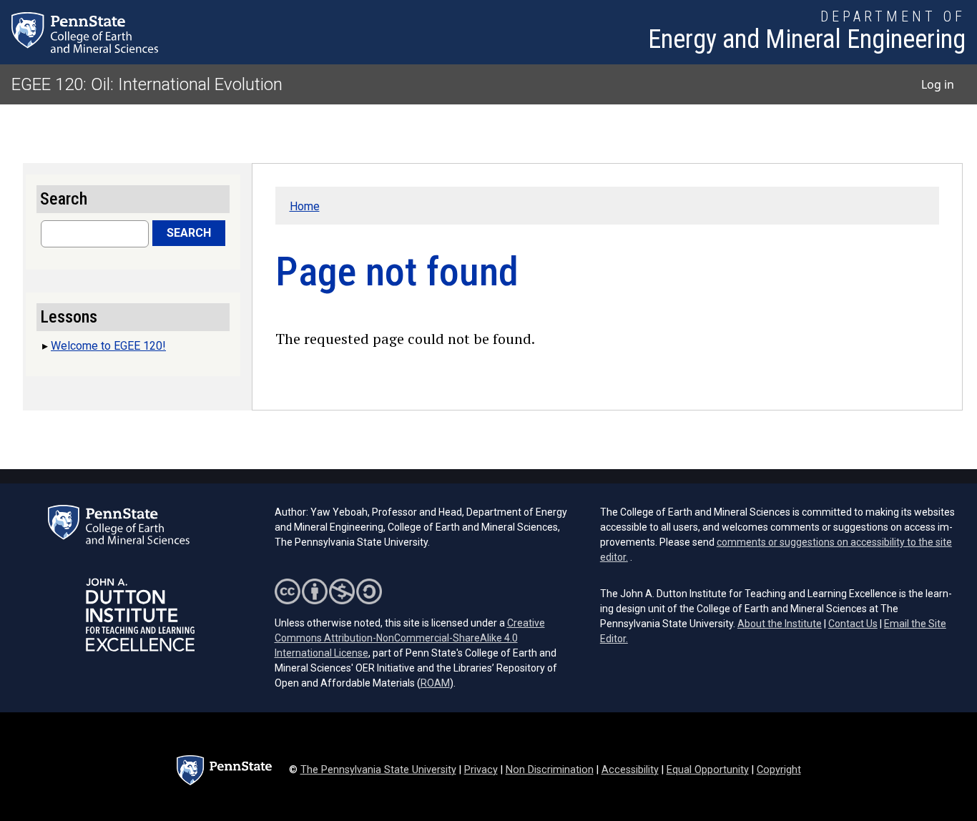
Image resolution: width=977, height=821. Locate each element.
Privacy (481, 770)
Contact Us (853, 623)
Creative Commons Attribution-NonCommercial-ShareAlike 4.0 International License (410, 638)
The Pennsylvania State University (378, 770)
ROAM (435, 683)
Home (305, 206)
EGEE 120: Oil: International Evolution (147, 84)
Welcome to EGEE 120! (108, 346)
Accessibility (630, 770)
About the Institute (779, 623)
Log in (937, 84)
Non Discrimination (550, 770)
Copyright (779, 770)
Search (189, 233)
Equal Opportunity (708, 770)
